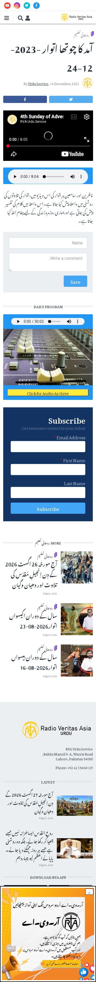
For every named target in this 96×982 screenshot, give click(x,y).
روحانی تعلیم (82, 34)
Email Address (71, 437)
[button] (71, 99)
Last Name (74, 482)
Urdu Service (38, 83)
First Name (74, 459)
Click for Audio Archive (48, 392)
